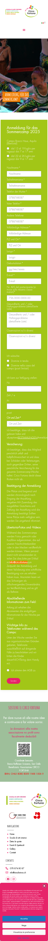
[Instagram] (13, 879)
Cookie (19, 938)
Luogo (10, 251)
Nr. (8, 383)
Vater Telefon (14, 203)
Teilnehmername (15, 180)
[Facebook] (8, 879)
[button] (44, 886)
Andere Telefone (15, 215)
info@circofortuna (19, 562)
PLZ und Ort (13, 239)
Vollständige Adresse (18, 227)
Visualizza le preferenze (24, 932)
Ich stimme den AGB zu (23, 670)
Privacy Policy (25, 938)
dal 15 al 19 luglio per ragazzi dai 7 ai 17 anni (21, 150)
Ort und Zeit (13, 418)
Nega (24, 925)
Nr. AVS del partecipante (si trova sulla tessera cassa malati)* (21, 290)
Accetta (24, 918)
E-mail (10, 275)
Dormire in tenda (19, 361)
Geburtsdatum (14, 263)
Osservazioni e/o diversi (20, 330)
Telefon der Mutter (16, 192)
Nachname (13, 168)
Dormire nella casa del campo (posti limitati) (21, 367)
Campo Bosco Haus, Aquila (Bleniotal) (21, 142)
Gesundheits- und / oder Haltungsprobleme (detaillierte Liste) (22, 307)
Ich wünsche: (13, 356)
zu (8, 400)
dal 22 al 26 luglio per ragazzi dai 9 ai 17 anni (21, 158)
